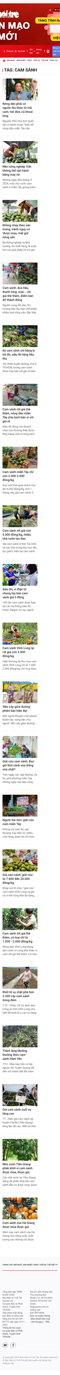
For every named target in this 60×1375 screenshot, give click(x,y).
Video (29, 60)
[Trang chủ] (4, 60)
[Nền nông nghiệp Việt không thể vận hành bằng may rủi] (20, 152)
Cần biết (31, 51)
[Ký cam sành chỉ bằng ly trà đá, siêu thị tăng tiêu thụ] (20, 336)
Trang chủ (7, 1265)
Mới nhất (11, 60)
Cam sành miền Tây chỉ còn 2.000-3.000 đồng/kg (17, 476)
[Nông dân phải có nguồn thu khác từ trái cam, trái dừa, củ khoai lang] (20, 89)
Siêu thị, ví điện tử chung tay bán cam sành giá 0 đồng (15, 593)
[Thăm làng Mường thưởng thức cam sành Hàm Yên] (20, 1036)
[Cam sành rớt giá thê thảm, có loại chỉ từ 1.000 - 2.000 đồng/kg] (20, 919)
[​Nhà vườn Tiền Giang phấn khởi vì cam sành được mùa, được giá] (20, 1150)
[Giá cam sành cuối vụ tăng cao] (20, 1095)
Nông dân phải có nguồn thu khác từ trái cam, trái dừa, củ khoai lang (17, 110)
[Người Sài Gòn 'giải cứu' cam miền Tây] (20, 806)
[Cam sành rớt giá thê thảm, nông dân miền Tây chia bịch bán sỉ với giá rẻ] (20, 395)
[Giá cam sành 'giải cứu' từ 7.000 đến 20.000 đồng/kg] (20, 860)
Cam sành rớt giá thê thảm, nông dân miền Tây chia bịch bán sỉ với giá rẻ (18, 415)
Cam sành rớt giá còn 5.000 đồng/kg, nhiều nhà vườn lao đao (16, 534)
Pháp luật (54, 60)
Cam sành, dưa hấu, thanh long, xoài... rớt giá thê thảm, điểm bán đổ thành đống (17, 294)
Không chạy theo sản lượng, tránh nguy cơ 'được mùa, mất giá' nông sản (16, 231)
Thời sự (36, 60)
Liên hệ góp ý (37, 1322)
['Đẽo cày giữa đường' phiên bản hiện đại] (20, 692)
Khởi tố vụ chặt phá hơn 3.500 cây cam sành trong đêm (18, 996)
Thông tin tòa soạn (11, 1328)
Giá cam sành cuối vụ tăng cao (16, 1111)
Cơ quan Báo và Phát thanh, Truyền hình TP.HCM (12, 1334)
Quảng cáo (39, 51)
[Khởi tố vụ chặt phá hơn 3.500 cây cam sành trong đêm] (20, 978)
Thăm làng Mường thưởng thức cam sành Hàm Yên (14, 1055)
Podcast (9, 51)
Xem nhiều (21, 60)
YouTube (21, 51)
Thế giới (44, 60)
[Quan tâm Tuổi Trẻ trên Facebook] (13, 1345)
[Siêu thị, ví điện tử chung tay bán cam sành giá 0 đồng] (20, 575)
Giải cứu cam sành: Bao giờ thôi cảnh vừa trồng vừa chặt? (18, 765)
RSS (48, 1322)
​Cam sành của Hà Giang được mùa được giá (18, 1225)
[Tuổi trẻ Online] (27, 1281)
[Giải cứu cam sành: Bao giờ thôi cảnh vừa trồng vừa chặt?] (20, 747)
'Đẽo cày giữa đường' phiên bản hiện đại (16, 709)
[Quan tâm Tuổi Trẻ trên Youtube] (5, 1345)
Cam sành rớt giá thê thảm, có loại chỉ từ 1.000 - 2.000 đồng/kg (17, 937)
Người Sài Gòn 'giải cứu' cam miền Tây (18, 822)
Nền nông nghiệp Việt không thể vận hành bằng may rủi (16, 170)
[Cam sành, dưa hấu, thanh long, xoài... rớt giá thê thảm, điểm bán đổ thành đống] (20, 273)
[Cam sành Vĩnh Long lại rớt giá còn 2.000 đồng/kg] (20, 633)
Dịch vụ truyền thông (40, 1316)
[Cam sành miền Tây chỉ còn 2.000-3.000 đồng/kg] (20, 457)
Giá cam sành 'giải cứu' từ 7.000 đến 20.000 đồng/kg (17, 879)
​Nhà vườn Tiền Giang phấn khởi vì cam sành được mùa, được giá (17, 1168)
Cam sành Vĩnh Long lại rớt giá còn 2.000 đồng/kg (18, 652)
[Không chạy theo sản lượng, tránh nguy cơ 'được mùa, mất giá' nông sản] (20, 211)
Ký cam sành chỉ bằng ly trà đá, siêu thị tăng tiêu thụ (18, 354)
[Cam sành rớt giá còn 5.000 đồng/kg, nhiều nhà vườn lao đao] (20, 516)
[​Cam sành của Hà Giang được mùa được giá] (20, 1208)
